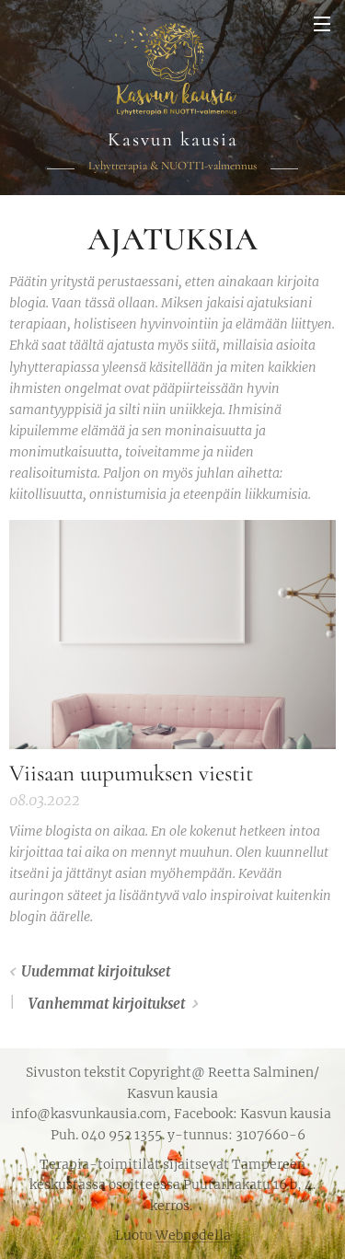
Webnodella (193, 1235)
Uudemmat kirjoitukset (95, 971)
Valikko (322, 23)
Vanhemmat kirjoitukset (107, 1003)
